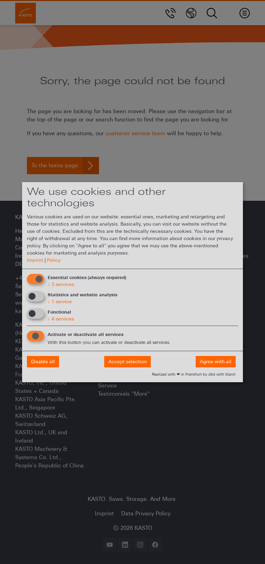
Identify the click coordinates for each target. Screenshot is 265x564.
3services (61, 284)
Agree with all (216, 361)
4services (61, 318)
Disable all (43, 361)
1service (60, 301)
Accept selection (127, 361)
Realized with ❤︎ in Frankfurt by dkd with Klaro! (193, 374)
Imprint (35, 260)
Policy (53, 260)
